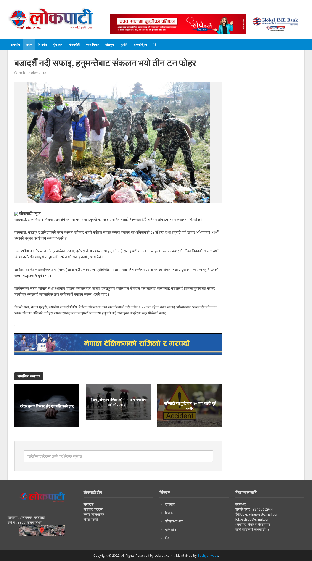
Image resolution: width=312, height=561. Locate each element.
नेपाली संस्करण (186, 10)
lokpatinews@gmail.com (260, 514)
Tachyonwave (208, 555)
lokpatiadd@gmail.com (252, 519)
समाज (29, 44)
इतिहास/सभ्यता (174, 521)
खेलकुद (109, 44)
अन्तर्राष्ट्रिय (140, 44)
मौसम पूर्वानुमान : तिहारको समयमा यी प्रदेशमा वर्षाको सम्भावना (118, 402)
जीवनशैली (74, 44)
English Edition (157, 10)
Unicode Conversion (220, 10)
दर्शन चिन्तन (92, 44)
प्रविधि (123, 44)
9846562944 (262, 509)
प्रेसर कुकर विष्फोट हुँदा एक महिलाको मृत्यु (47, 406)
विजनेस (42, 44)
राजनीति (15, 44)
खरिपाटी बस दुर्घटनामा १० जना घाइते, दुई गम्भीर (190, 406)
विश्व (167, 538)
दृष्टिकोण (58, 44)
